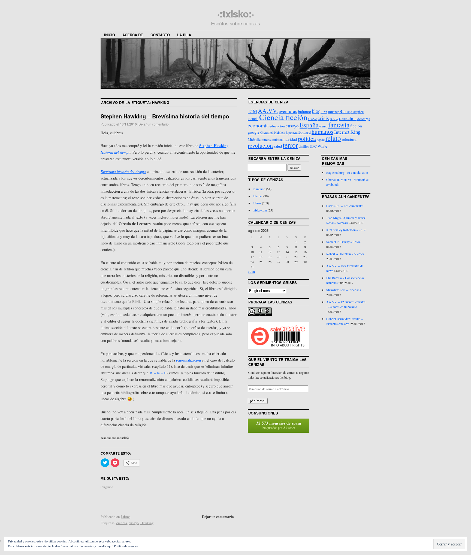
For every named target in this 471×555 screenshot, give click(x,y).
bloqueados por (278, 425)
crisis (323, 117)
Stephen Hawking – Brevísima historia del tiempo (165, 116)
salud (278, 146)
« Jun (251, 271)
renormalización (189, 360)
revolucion (260, 145)
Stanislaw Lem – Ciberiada (343, 290)
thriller (304, 146)
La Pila (184, 34)
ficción (356, 126)
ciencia (121, 522)
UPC (313, 146)
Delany (334, 119)
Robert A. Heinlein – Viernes (345, 254)
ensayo (134, 522)
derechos (348, 118)
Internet (341, 132)
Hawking (147, 522)
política (307, 138)
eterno (323, 126)
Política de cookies (126, 546)
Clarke (312, 119)
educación (277, 126)
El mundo (259, 189)
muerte (266, 139)
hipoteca (291, 132)
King (355, 131)
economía (258, 125)
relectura (349, 139)
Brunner (333, 111)
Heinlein (279, 132)
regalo (321, 139)
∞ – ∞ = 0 (157, 372)
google (253, 132)
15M (252, 111)
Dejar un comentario (153, 124)
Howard (304, 132)
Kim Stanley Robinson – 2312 (346, 230)
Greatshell (266, 132)
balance (304, 111)
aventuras (288, 111)
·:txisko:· (235, 13)
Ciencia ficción (283, 117)
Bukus (345, 111)
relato (333, 138)
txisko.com (260, 210)
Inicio (109, 34)
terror (290, 145)
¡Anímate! (257, 401)
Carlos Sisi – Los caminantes (345, 206)
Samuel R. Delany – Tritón (343, 242)
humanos (322, 131)
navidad (290, 139)
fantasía (338, 124)
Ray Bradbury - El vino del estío (347, 172)
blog (316, 111)
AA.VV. (268, 111)
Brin (324, 111)
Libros (125, 516)
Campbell (357, 111)
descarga (363, 118)
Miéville (254, 139)
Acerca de (132, 34)
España (309, 125)
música (277, 139)
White (322, 146)
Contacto (160, 34)
